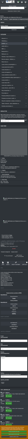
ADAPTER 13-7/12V (9, 423)
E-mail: (4, 336)
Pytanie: (5, 352)
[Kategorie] (25, 2)
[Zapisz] (25, 120)
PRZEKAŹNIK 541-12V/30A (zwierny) (13, 401)
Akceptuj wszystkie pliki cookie (14, 431)
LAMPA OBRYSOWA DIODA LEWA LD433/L (14, 415)
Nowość (19, 11)
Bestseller (15, 11)
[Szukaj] (25, 7)
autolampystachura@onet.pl (10, 168)
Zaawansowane (10, 11)
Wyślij (2, 383)
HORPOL (6, 19)
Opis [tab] (3, 264)
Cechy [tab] (7, 264)
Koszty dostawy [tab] (16, 264)
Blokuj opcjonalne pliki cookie (14, 434)
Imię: (4, 344)
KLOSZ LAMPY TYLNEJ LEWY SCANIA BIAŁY (15, 408)
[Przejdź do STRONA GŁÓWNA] (1, 19)
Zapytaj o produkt (14, 251)
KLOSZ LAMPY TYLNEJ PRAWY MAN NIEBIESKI (15, 394)
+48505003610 (12, 172)
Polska (10, 235)
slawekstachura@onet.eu (14, 166)
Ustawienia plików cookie (14, 436)
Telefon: (11, 373)
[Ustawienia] (21, 2)
